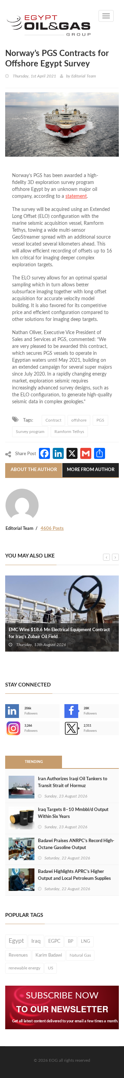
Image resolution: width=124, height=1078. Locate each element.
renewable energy (24, 968)
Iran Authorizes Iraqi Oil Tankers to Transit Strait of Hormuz (72, 782)
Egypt (16, 941)
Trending (34, 762)
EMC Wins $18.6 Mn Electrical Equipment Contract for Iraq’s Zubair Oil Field (59, 633)
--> (6, 728)
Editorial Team (83, 76)
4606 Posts (52, 528)
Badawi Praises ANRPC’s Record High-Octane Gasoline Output (76, 844)
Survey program (30, 432)
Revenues (18, 955)
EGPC (54, 941)
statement (76, 196)
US (50, 968)
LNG (85, 941)
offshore (78, 420)
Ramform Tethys (69, 432)
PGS (100, 420)
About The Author (34, 470)
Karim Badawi (48, 955)
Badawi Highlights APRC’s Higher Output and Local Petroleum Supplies (74, 875)
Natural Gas (80, 955)
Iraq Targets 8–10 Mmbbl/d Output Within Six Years (73, 813)
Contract (53, 420)
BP (70, 941)
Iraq (36, 941)
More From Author (90, 470)
